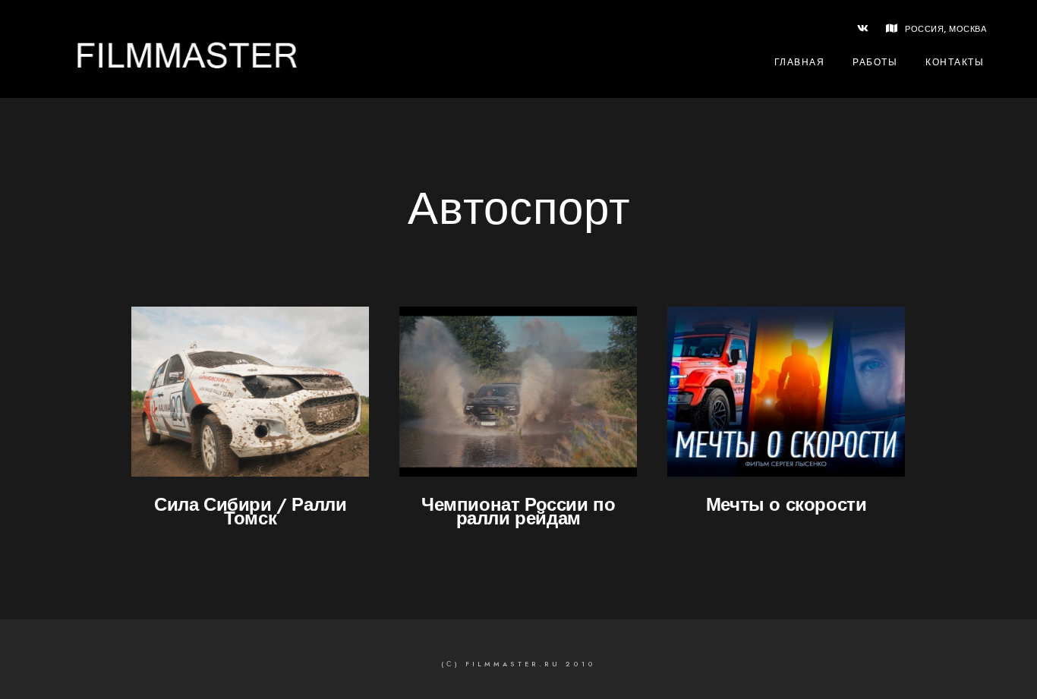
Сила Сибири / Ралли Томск (250, 511)
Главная (799, 62)
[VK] (863, 31)
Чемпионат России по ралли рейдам (518, 511)
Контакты (954, 62)
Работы (875, 62)
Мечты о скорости (786, 504)
